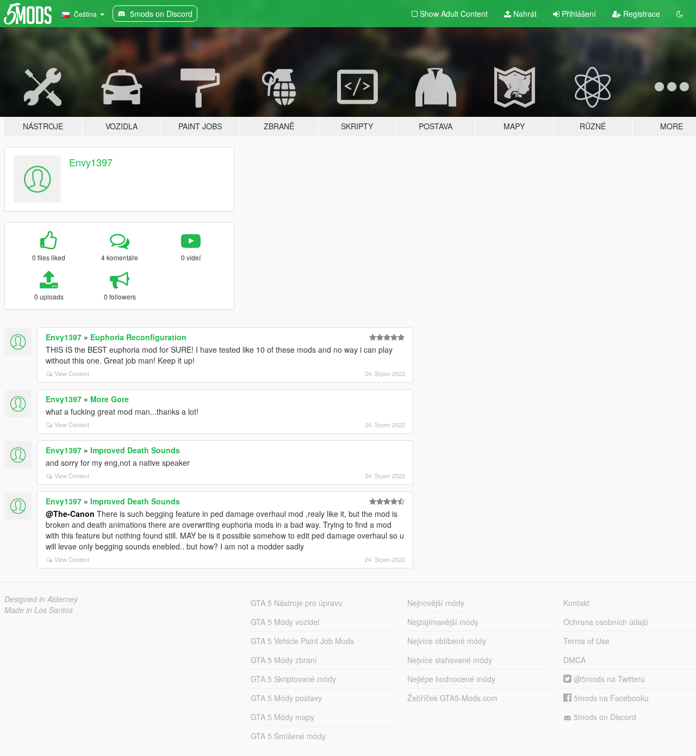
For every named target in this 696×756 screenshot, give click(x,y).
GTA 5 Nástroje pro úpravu (297, 602)
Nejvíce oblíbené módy (446, 640)
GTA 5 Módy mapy (282, 716)
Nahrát (524, 13)
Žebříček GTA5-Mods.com (452, 697)
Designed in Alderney (41, 598)
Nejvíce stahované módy (449, 659)
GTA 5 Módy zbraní (284, 659)
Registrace (640, 13)
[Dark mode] (679, 13)
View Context (71, 373)
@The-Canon (70, 513)
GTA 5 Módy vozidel (285, 621)
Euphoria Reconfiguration (138, 337)
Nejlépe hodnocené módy (451, 678)
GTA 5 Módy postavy (286, 697)
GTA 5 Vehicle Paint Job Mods (302, 640)
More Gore (109, 398)
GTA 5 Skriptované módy (293, 678)
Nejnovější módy (435, 602)
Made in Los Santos (38, 609)
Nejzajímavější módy (442, 621)
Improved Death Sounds (135, 450)
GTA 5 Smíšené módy (288, 735)
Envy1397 (91, 162)
